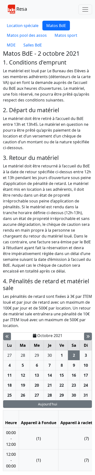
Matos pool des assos (27, 35)
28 (23, 355)
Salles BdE (32, 45)
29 (37, 355)
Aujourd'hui (47, 404)
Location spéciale (22, 25)
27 (9, 355)
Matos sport (66, 35)
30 (50, 355)
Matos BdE (56, 25)
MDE (11, 45)
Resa (21, 9)
